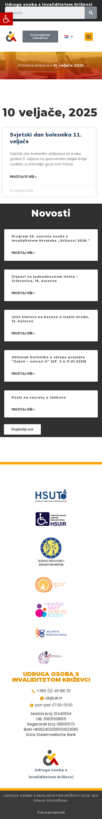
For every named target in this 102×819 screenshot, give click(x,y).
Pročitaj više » (23, 253)
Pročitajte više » (23, 177)
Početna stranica (33, 65)
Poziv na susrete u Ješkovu (39, 397)
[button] (6, 18)
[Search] (91, 12)
